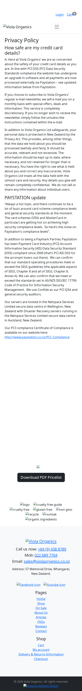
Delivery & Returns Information (41, 654)
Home (41, 599)
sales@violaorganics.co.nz (47, 561)
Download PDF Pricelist (41, 477)
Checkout (41, 659)
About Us (41, 613)
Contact (41, 631)
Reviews (41, 626)
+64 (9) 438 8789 (52, 549)
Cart (41, 645)
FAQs (41, 622)
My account (41, 650)
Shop (41, 603)
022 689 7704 (46, 555)
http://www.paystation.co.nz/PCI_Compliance (37, 337)
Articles (41, 617)
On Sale (41, 608)
